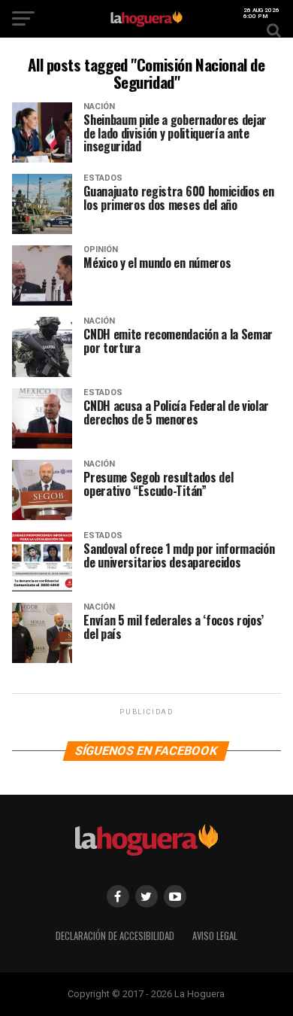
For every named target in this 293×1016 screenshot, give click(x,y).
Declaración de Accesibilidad (115, 936)
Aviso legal (214, 936)
